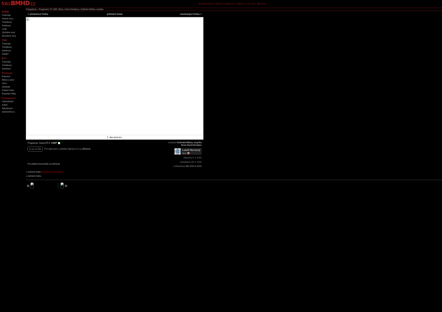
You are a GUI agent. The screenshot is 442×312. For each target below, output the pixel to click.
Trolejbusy (7, 22)
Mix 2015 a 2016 (194, 166)
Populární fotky (9, 93)
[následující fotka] (75, 185)
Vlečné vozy (7, 18)
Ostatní (5, 54)
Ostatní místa (8, 90)
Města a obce (8, 80)
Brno (61, 9)
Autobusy (6, 25)
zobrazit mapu (45, 172)
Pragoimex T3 (45, 9)
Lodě (4, 29)
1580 (54, 9)
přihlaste (86, 149)
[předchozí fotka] (40, 185)
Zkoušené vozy (9, 36)
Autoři (4, 105)
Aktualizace (7, 108)
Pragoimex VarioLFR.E (39, 143)
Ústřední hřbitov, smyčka (92, 9)
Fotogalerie (31, 9)
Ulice (4, 83)
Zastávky (6, 87)
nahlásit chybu (34, 176)
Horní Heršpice (72, 9)
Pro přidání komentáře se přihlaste (44, 164)
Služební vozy (8, 32)
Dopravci (6, 76)
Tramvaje (6, 15)
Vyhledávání (8, 101)
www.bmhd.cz (8, 112)
